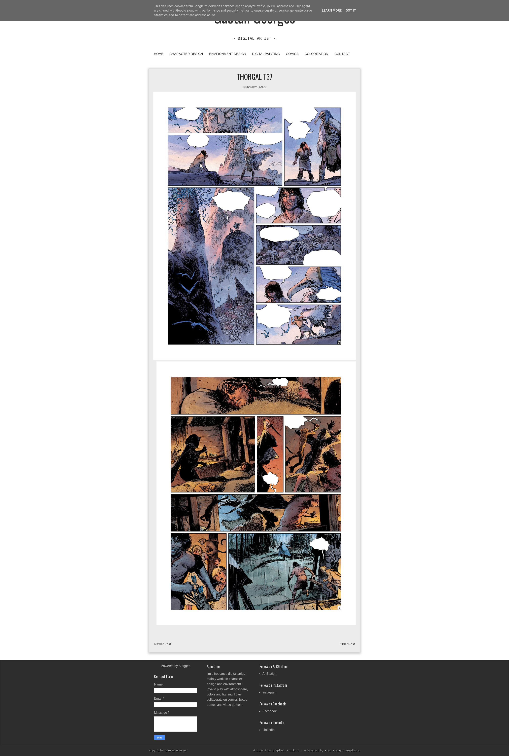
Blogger (184, 666)
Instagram (269, 692)
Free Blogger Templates (342, 750)
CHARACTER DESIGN (186, 54)
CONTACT (342, 54)
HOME (158, 54)
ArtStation (269, 673)
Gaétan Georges (176, 750)
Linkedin (268, 730)
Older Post (347, 644)
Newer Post (162, 644)
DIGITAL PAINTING (266, 54)
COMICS (292, 54)
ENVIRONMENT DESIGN (227, 54)
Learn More (332, 10)
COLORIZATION (316, 54)
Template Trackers (285, 750)
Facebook (269, 711)
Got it (351, 10)
